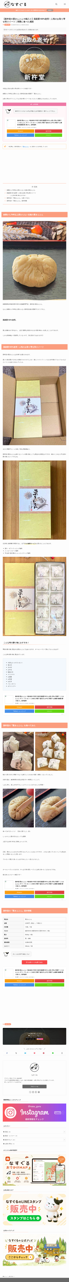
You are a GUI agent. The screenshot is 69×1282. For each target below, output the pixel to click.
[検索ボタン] (56, 4)
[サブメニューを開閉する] (64, 1132)
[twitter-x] (30, 1092)
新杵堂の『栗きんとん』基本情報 (17, 201)
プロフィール (34, 1086)
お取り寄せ (7, 24)
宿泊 (7, 1132)
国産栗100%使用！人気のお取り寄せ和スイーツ (21, 193)
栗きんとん (26, 146)
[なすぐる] (16, 4)
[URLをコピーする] (62, 1053)
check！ (50, 10)
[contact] (39, 1092)
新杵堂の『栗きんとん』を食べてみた (18, 198)
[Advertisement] (34, 166)
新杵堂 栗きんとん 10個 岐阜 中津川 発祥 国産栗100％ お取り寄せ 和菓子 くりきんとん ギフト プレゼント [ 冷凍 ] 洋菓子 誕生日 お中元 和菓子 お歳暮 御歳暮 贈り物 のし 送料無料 (39, 122)
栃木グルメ (10, 1140)
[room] (36, 1092)
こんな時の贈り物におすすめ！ (18, 195)
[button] (7, 1053)
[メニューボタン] (65, 4)
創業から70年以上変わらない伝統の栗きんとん (21, 190)
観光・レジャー (11, 1136)
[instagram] (33, 1092)
